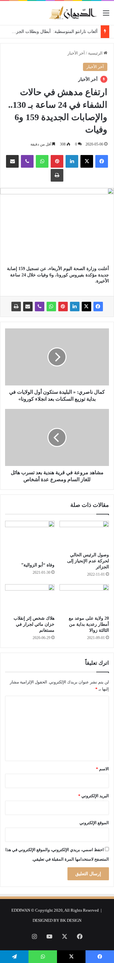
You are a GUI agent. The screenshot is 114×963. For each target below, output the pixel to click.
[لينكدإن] (72, 161)
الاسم (102, 768)
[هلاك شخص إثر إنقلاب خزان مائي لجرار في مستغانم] (29, 598)
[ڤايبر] (27, 161)
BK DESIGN (70, 920)
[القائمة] (106, 15)
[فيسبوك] (101, 161)
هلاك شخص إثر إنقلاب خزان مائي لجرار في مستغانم (34, 624)
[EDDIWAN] (73, 13)
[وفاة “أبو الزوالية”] (29, 540)
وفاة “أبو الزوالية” (37, 565)
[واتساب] (42, 161)
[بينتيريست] (57, 161)
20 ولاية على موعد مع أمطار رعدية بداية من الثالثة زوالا (89, 624)
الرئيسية (96, 53)
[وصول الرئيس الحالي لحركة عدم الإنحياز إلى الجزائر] (84, 535)
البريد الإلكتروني (93, 795)
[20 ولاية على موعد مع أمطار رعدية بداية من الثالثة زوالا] (84, 598)
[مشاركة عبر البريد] (12, 161)
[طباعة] (57, 175)
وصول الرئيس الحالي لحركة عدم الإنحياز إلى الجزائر (88, 561)
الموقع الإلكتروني (94, 822)
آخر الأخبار (76, 53)
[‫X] (86, 161)
